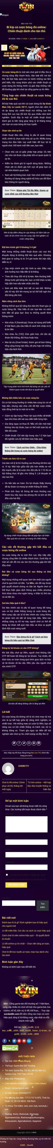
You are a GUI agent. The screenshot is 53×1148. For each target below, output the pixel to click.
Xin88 (23, 1034)
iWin (6, 1003)
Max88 (30, 1145)
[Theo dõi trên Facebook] (4, 1041)
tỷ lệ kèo (43, 1030)
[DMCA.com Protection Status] (10, 1047)
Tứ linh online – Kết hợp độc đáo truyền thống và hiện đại (39, 786)
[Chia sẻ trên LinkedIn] (39, 743)
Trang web (10, 862)
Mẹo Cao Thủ (26, 24)
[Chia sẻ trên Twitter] (24, 743)
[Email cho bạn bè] (29, 743)
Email (8, 849)
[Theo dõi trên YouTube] (24, 1041)
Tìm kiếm (6, 898)
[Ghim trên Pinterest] (34, 743)
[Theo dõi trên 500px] (29, 1041)
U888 (36, 1034)
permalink (28, 756)
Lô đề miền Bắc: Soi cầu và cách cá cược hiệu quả (26, 930)
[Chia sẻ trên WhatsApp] (14, 743)
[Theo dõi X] (9, 1041)
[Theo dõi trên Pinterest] (19, 1041)
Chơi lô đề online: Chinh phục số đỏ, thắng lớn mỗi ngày (13, 786)
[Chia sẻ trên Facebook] (19, 743)
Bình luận (10, 814)
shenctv (40, 39)
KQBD (22, 1145)
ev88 (30, 1034)
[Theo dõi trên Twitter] (14, 1041)
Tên (7, 837)
